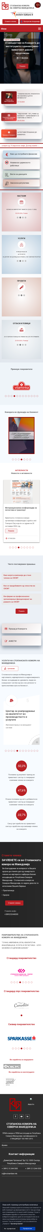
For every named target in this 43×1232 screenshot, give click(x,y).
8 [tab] (26, 396)
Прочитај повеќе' (17, 1224)
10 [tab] (31, 396)
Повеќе (22, 66)
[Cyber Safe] (31, 1099)
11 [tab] (34, 396)
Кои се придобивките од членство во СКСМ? (19, 587)
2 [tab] (9, 396)
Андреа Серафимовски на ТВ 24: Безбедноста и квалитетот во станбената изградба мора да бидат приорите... (21, 511)
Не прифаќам (10, 1228)
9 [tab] (29, 396)
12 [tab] (37, 396)
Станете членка (10, 21)
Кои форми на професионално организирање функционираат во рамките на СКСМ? (18, 599)
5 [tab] (17, 396)
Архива (4, 1145)
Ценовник (11, 668)
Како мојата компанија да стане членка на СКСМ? (17, 576)
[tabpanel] (21, 386)
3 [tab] (11, 396)
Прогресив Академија (31, 21)
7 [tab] (23, 396)
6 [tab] (20, 396)
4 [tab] (14, 396)
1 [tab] (6, 396)
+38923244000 (11, 914)
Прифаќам (27, 1228)
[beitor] (21, 15)
